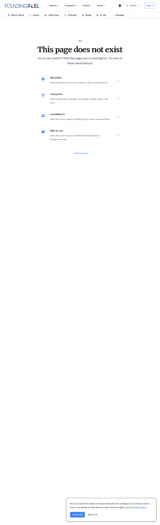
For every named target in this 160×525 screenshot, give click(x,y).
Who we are (56, 130)
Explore (53, 5)
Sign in (149, 5)
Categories (69, 5)
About (100, 5)
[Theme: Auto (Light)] (119, 5)
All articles (56, 77)
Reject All (92, 514)
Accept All (77, 514)
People (86, 5)
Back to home (80, 153)
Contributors (57, 114)
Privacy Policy (140, 507)
